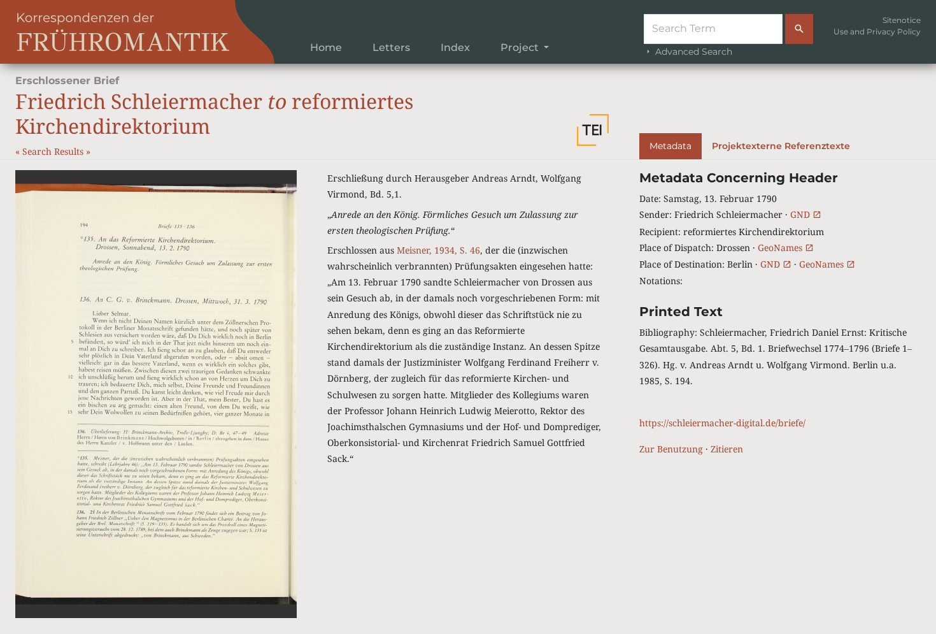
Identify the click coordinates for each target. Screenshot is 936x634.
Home (326, 47)
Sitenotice (902, 20)
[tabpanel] (780, 313)
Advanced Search (692, 51)
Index (455, 47)
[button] (593, 130)
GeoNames (781, 247)
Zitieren (727, 449)
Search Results (54, 151)
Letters (391, 47)
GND (801, 214)
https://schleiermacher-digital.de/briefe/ (722, 423)
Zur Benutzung (671, 449)
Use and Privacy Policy (877, 31)
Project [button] (520, 47)
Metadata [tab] (670, 146)
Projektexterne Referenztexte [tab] (781, 146)
